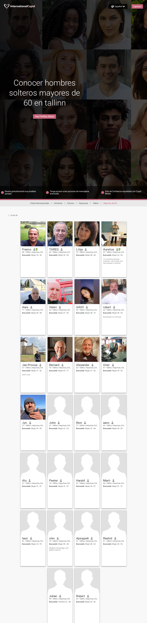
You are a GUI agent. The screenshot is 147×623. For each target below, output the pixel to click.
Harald (80, 480)
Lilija (79, 249)
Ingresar (137, 6)
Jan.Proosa (29, 365)
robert (107, 307)
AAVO (80, 307)
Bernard (54, 365)
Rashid (107, 538)
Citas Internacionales (39, 203)
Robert (80, 596)
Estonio (70, 203)
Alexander (82, 365)
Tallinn (96, 203)
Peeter (53, 480)
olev (52, 538)
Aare (25, 307)
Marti (106, 480)
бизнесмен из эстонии (112, 317)
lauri (25, 538)
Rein (79, 422)
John (52, 422)
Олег (106, 365)
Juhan (53, 596)
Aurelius (108, 249)
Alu (24, 480)
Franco (26, 249)
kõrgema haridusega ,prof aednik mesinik (58, 549)
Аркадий (82, 538)
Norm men (26, 375)
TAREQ (54, 249)
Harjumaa (83, 203)
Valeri (53, 307)
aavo (106, 422)
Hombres (58, 203)
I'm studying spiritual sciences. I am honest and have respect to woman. (113, 261)
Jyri (24, 422)
